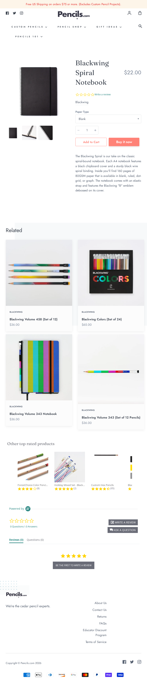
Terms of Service (96, 642)
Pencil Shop (71, 26)
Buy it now (124, 141)
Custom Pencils (28, 26)
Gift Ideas (108, 26)
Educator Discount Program (94, 632)
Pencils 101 (28, 36)
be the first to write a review (73, 565)
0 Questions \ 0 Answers (23, 526)
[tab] (13, 133)
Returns (101, 616)
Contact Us (99, 610)
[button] (123, 530)
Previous (7, 100)
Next (70, 100)
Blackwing (81, 102)
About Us (100, 603)
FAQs (102, 623)
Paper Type (82, 112)
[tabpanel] (39, 91)
